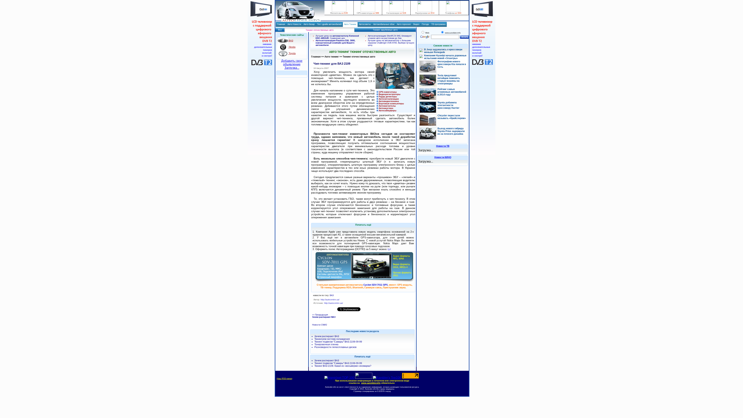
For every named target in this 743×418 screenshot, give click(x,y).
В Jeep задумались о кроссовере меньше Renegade (443, 51)
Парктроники (424, 13)
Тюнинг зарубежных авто (385, 30)
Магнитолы (339, 13)
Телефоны (453, 13)
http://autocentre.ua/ (333, 303)
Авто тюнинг (331, 56)
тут (389, 249)
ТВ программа (438, 24)
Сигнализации (396, 13)
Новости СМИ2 (319, 325)
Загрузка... (291, 67)
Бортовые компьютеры (391, 103)
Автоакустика (386, 108)
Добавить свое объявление (291, 62)
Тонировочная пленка (326, 344)
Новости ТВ (442, 146)
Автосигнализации (389, 99)
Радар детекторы (388, 96)
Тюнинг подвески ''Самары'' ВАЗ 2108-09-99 (338, 341)
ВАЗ (290, 40)
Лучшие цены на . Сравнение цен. (337, 37)
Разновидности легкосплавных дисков (335, 347)
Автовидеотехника (389, 101)
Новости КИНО (442, 157)
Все (280, 30)
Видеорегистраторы (389, 94)
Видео (416, 24)
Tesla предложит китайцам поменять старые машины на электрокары (448, 79)
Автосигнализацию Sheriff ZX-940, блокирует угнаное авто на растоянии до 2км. (390, 37)
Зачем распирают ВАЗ (326, 336)
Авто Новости (294, 24)
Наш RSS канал (284, 378)
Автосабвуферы (387, 110)
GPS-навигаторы (368, 13)
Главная (281, 24)
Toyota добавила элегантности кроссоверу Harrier (448, 105)
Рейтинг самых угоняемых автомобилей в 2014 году (451, 92)
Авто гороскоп (404, 24)
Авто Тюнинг (350, 24)
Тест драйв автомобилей (329, 24)
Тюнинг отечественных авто (359, 56)
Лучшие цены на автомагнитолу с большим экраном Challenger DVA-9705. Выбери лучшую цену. (391, 42)
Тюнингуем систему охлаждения (332, 339)
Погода (425, 24)
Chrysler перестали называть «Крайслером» (451, 117)
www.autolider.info (371, 383)
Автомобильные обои (383, 24)
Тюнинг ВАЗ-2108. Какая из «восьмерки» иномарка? (342, 366)
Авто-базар (309, 24)
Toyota (292, 53)
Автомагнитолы (387, 106)
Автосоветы (365, 24)
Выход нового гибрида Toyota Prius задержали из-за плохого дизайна (451, 131)
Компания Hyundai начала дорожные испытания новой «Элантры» (445, 57)
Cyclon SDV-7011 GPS (375, 285)
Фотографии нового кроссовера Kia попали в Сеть (451, 64)
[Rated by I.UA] (363, 377)
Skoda (291, 47)
